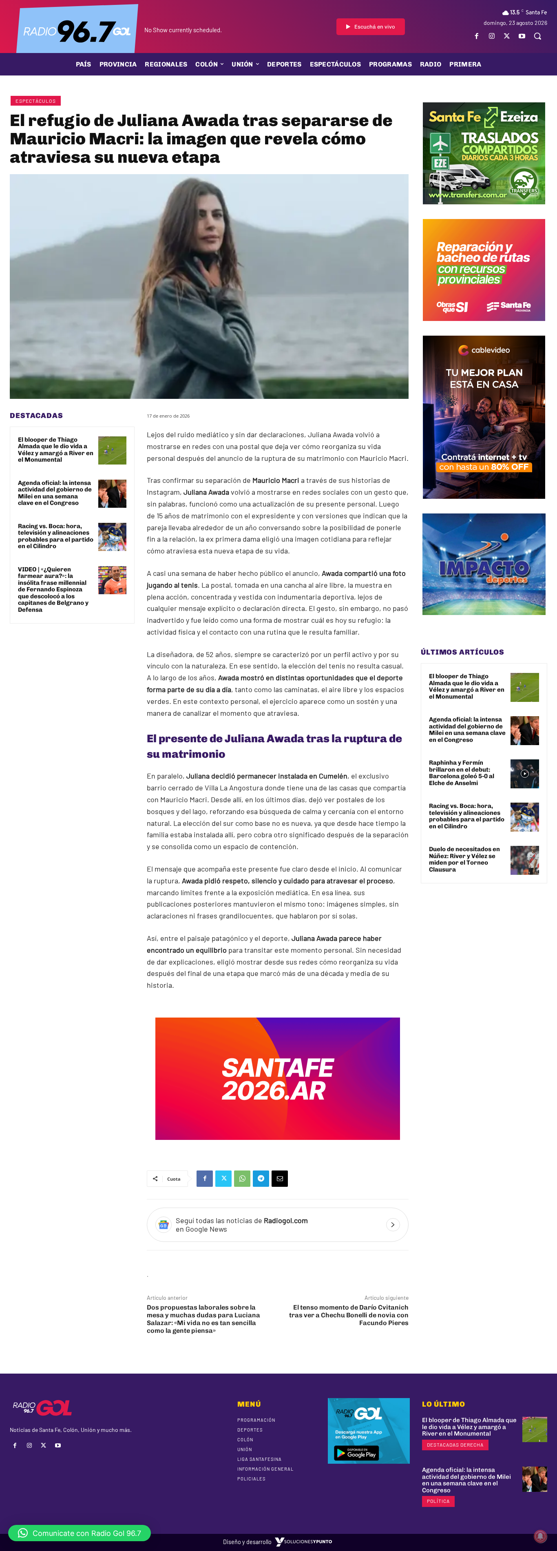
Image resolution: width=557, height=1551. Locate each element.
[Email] (280, 1178)
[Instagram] (491, 36)
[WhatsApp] (242, 1178)
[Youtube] (522, 36)
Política (438, 1501)
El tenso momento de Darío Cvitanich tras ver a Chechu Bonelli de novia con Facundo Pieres (349, 1315)
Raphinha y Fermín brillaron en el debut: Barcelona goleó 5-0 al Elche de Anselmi (461, 773)
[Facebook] (476, 36)
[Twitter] (507, 36)
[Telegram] (261, 1178)
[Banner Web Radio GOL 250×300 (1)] (484, 210)
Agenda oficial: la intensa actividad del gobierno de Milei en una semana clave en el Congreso (55, 493)
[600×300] (277, 1145)
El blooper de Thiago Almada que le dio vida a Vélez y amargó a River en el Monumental (55, 450)
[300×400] (484, 505)
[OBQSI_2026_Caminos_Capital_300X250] (484, 327)
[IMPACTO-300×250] (484, 621)
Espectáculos (35, 101)
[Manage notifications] (540, 1536)
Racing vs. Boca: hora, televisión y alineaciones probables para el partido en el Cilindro (55, 536)
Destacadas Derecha (455, 1444)
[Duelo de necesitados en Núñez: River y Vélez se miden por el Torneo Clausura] (525, 860)
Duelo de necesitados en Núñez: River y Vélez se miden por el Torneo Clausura (464, 859)
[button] (537, 36)
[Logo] (77, 30)
